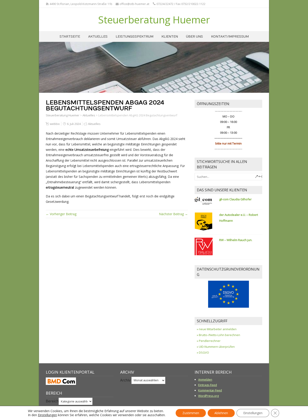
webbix (55, 124)
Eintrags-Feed (207, 385)
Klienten (169, 36)
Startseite (70, 36)
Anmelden (205, 379)
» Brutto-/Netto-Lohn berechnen (218, 335)
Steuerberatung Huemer (154, 19)
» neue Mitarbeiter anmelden (217, 329)
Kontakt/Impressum (230, 36)
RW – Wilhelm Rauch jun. (235, 240)
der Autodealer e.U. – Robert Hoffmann (238, 218)
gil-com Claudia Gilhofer (235, 199)
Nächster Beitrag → (173, 214)
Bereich (52, 401)
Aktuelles (98, 36)
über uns (194, 36)
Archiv (125, 379)
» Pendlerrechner (209, 341)
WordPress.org (208, 396)
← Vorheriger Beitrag (61, 214)
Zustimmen (190, 413)
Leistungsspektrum (134, 36)
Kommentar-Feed (210, 390)
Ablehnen (221, 413)
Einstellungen (47, 415)
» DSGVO (203, 352)
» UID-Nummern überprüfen (216, 347)
